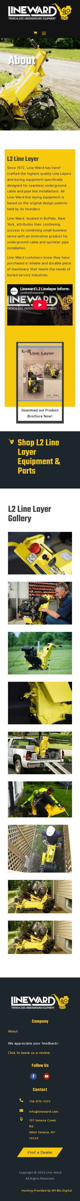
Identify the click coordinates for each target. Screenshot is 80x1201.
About (13, 1031)
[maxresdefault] (40, 816)
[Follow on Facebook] (33, 1076)
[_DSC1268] (40, 623)
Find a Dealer (40, 1152)
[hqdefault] (40, 871)
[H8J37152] (40, 912)
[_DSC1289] (40, 573)
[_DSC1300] (40, 723)
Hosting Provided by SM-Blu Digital (47, 1190)
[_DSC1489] (40, 673)
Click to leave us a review (29, 1053)
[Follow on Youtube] (46, 1076)
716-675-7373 (39, 1101)
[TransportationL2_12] (40, 773)
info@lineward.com (43, 1111)
